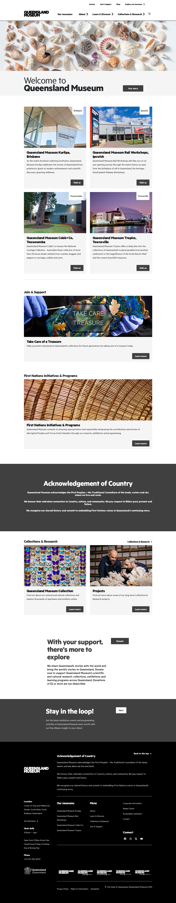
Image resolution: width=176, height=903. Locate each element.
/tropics (121, 233)
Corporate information (132, 803)
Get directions (30, 821)
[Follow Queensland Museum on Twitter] (136, 839)
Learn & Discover (97, 816)
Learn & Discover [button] (102, 14)
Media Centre (128, 808)
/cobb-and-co (55, 233)
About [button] (82, 14)
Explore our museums (133, 4)
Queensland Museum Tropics (69, 830)
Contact (126, 818)
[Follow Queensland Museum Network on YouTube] (141, 839)
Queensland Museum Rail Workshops (67, 818)
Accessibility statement (132, 813)
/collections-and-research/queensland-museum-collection (55, 580)
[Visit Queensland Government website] (35, 870)
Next (121, 710)
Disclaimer (95, 888)
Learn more (88, 329)
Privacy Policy (62, 888)
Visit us (77, 182)
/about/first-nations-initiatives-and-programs (88, 414)
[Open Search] (149, 13)
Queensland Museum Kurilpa (69, 810)
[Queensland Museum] (36, 14)
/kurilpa (55, 147)
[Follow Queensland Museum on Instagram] (130, 839)
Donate (92, 4)
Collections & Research (99, 821)
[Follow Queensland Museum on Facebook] (125, 839)
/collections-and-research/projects (121, 580)
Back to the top (141, 753)
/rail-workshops (121, 147)
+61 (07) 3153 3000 (32, 859)
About (92, 810)
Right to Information (79, 888)
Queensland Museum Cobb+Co (70, 825)
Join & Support (105, 4)
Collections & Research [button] (130, 14)
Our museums (65, 14)
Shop (118, 4)
